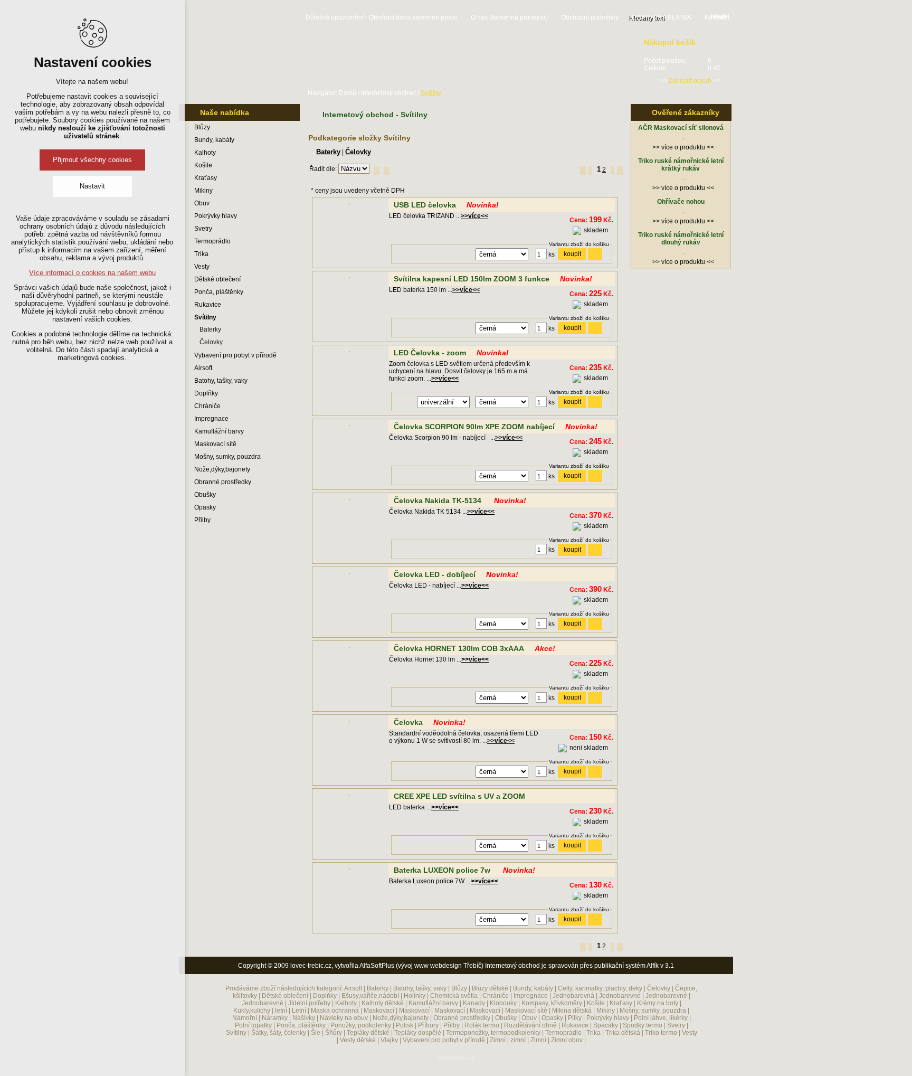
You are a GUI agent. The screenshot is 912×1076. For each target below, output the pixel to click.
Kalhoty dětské (383, 1003)
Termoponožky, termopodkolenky (493, 1032)
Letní (299, 1010)
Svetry (203, 228)
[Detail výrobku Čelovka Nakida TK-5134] (349, 500)
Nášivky (303, 1018)
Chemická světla (454, 995)
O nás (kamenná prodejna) (509, 17)
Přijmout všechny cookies (92, 160)
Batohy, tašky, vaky (221, 380)
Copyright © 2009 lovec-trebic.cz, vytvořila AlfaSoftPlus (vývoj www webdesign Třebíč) (360, 965)
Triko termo (661, 1032)
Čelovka (408, 722)
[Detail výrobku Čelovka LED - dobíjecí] (349, 574)
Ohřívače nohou (681, 201)
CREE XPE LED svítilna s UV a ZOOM (459, 796)
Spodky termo (642, 1025)
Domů (347, 93)
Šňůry (333, 1032)
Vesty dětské (358, 1040)
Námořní (244, 1018)
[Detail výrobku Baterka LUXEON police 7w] (349, 870)
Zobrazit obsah (690, 80)
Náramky (275, 1018)
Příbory (428, 1025)
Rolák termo (481, 1025)
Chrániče (207, 406)
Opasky (205, 507)
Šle (315, 1032)
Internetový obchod (388, 93)
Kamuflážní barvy (219, 431)
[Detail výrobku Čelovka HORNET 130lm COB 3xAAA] (349, 648)
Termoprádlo (212, 241)
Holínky (414, 995)
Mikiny (203, 190)
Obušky (205, 494)
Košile (203, 165)
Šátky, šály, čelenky (278, 1032)
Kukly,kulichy (251, 1010)
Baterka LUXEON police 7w (443, 870)
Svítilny (205, 317)
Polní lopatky (253, 1025)
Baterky (210, 329)
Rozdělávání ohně (530, 1025)
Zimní (498, 1040)
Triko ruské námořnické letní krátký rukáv (681, 164)
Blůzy (202, 127)
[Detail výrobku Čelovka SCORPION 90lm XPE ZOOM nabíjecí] (349, 426)
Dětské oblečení (217, 279)
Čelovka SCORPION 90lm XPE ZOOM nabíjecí (474, 426)
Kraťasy (205, 178)
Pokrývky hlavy (215, 216)
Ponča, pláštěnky (218, 292)
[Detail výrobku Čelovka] (349, 722)
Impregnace (211, 418)
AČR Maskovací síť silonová (681, 127)
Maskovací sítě (215, 444)
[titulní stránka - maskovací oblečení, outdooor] (239, 56)
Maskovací (379, 1010)
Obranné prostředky (222, 482)
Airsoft (203, 368)
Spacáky (605, 1025)
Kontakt (715, 17)
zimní (518, 1040)
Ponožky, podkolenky (360, 1025)
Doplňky (206, 393)
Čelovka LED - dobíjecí (435, 574)
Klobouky (503, 1003)
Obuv (202, 203)
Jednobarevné (620, 995)
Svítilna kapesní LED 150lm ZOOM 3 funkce (471, 279)
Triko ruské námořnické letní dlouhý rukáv (681, 238)
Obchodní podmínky (590, 17)
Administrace (456, 1058)
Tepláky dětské (368, 1032)
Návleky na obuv (344, 1018)
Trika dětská (622, 1032)
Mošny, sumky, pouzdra (227, 456)
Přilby (202, 520)
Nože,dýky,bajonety (222, 469)
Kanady (474, 1003)
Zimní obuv (567, 1040)
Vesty (202, 266)
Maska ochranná (335, 1010)
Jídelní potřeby (309, 1003)
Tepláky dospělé (417, 1032)
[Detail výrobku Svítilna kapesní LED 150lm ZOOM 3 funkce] (349, 278)
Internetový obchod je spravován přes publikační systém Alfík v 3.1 (579, 965)
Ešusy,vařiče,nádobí (370, 995)
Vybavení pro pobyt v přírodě (235, 355)
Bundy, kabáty (214, 140)
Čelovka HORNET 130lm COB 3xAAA (459, 648)
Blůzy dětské (490, 988)
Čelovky (211, 342)
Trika (201, 254)
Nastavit (92, 186)
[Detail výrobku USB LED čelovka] (349, 205)
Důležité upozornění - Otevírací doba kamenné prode (382, 17)
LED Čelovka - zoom (430, 352)
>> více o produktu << (683, 147)
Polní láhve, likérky (661, 1018)
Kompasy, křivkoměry (551, 1003)
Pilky (575, 1018)
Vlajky (389, 1040)
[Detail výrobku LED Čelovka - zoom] (349, 352)
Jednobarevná (573, 995)
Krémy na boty (657, 1003)
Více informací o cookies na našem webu (92, 273)
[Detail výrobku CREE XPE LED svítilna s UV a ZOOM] (349, 796)
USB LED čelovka (425, 205)
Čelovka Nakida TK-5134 (438, 500)
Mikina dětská (572, 1010)
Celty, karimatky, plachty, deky (600, 988)
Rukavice (207, 304)
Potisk (404, 1025)
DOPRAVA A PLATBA (661, 17)
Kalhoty (205, 152)
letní (281, 1010)
